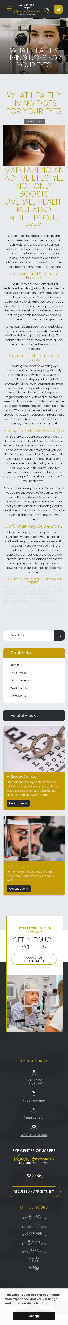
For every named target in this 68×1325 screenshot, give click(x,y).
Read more (16, 803)
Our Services (18, 673)
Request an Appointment (34, 959)
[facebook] (29, 1175)
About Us (16, 665)
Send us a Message (34, 1135)
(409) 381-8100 (34, 1100)
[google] (39, 1175)
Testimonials (18, 688)
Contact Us (18, 696)
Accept (34, 1316)
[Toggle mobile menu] (9, 8)
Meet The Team (21, 681)
